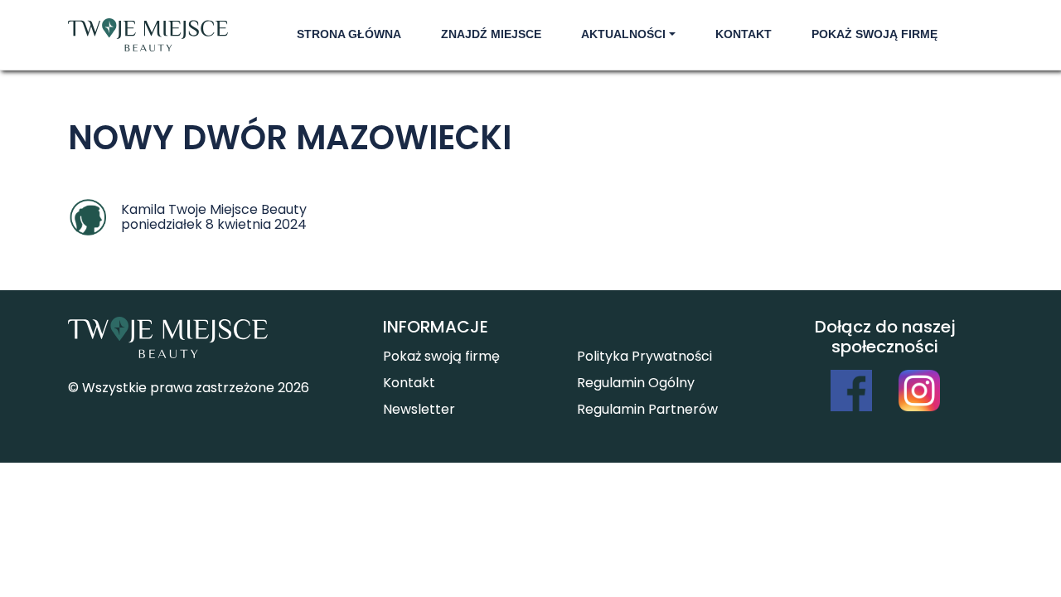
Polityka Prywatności (644, 356)
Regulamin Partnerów (647, 409)
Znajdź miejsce (491, 34)
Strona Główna (349, 34)
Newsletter (419, 409)
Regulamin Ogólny (636, 382)
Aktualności (623, 34)
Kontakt (743, 34)
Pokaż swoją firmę (874, 34)
